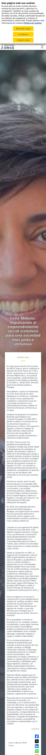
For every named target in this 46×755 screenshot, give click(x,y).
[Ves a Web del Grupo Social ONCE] (7, 47)
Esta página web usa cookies (18, 3)
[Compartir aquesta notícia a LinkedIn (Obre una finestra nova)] (37, 746)
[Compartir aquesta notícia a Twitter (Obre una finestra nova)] (37, 741)
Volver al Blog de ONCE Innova (17, 744)
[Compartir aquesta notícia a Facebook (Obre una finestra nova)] (37, 736)
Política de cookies (33, 23)
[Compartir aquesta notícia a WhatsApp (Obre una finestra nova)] (37, 751)
